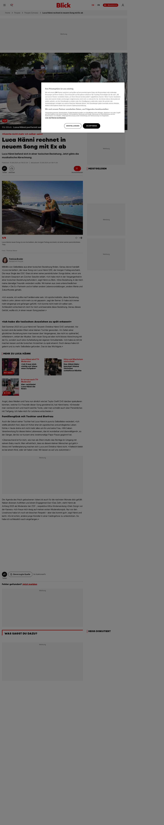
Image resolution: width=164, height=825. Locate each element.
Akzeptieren (91, 126)
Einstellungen (72, 126)
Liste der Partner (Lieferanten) (55, 118)
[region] (83, 107)
